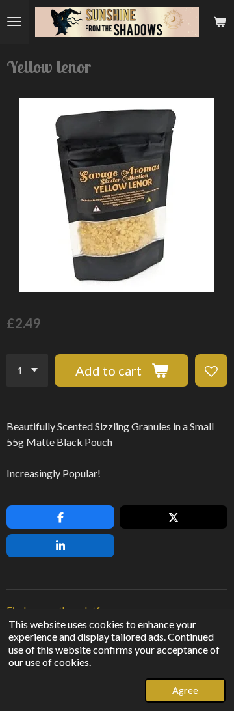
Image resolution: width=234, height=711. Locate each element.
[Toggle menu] (14, 22)
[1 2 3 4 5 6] (27, 370)
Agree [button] (185, 690)
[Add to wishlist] (211, 370)
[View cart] (219, 22)
